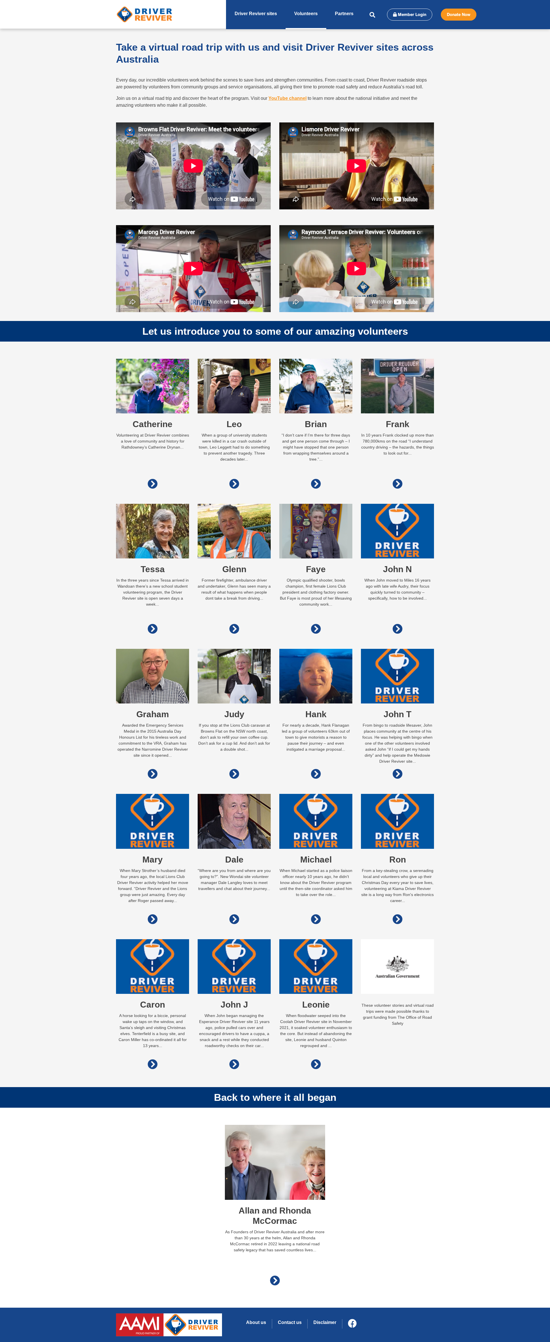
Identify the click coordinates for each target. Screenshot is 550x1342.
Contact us (290, 1322)
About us (256, 1322)
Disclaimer (324, 1322)
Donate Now (458, 14)
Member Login (411, 14)
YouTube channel (287, 98)
